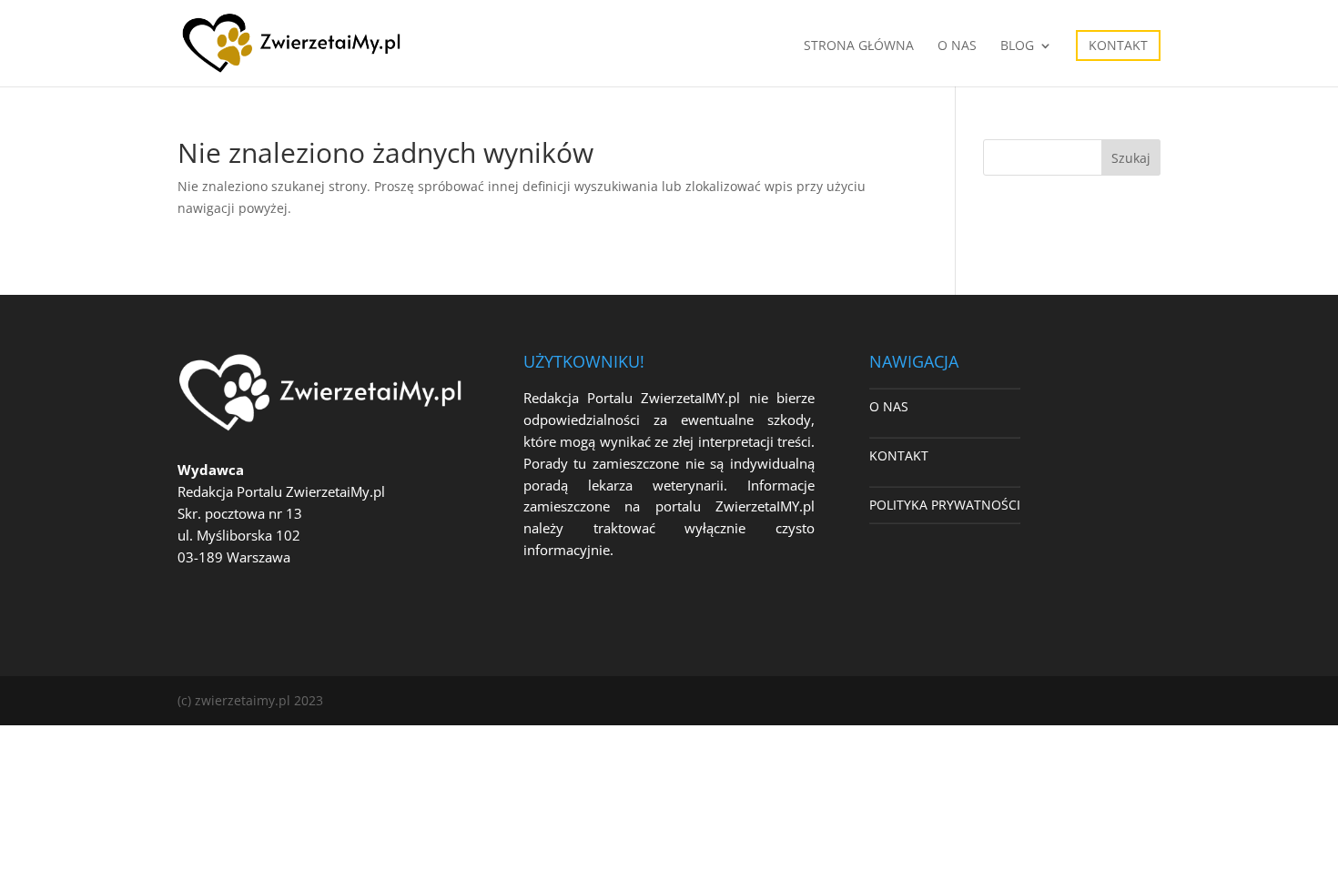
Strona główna (859, 46)
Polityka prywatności (944, 504)
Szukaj (1130, 158)
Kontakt (1118, 45)
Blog (1017, 46)
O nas (957, 46)
